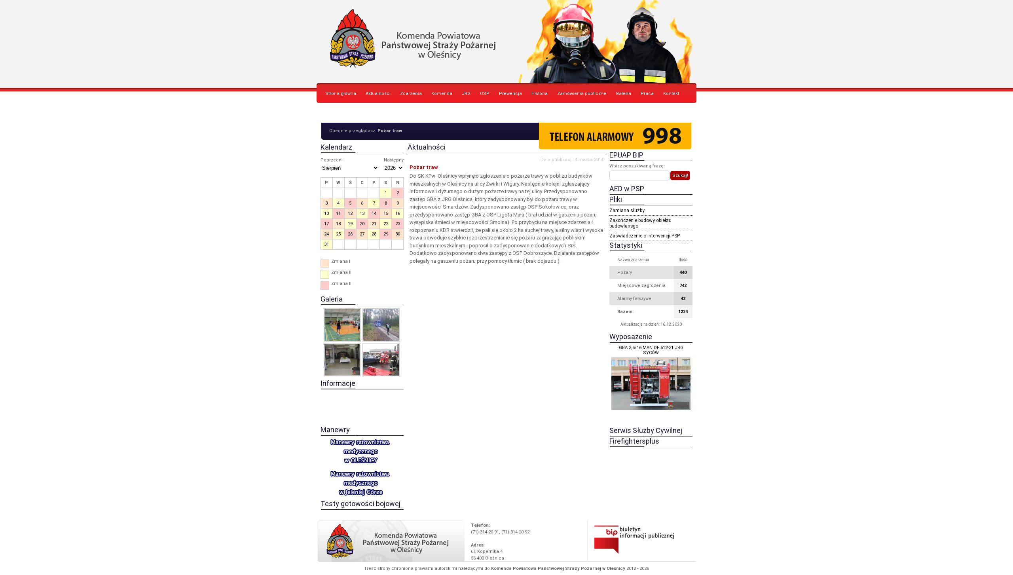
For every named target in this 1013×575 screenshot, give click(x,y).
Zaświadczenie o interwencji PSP (644, 236)
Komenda (441, 93)
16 (397, 213)
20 (362, 223)
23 (397, 223)
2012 (631, 568)
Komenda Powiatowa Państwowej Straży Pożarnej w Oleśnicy (506, 41)
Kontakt (671, 93)
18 (338, 223)
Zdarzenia (411, 93)
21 (374, 223)
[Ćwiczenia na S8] (381, 359)
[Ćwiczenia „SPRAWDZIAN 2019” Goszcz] (381, 325)
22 (385, 223)
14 (374, 213)
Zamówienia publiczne (581, 93)
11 (338, 213)
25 (338, 234)
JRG (466, 93)
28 (374, 234)
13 (362, 213)
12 (350, 213)
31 (326, 244)
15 (385, 213)
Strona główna (340, 93)
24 (326, 234)
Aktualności (378, 93)
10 (326, 213)
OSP (484, 93)
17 (326, 223)
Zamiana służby (627, 210)
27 (362, 234)
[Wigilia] (342, 359)
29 (385, 234)
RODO (331, 113)
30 (397, 234)
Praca (647, 93)
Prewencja (510, 93)
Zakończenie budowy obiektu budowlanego (640, 223)
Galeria (623, 93)
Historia (539, 93)
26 (350, 234)
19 (350, 223)
